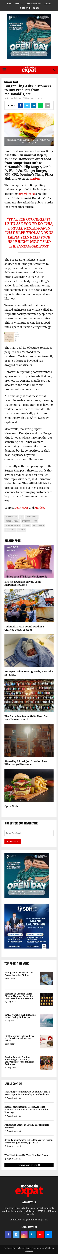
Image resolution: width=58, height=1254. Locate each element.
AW (21, 517)
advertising (11, 517)
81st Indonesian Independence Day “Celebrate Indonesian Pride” (19, 1038)
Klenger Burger (13, 525)
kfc (35, 521)
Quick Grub (11, 806)
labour (26, 525)
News (15, 82)
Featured (8, 82)
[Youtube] (40, 1234)
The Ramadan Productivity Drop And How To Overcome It (26, 718)
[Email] (48, 1234)
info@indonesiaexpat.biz (35, 1219)
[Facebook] (8, 1234)
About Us (19, 4)
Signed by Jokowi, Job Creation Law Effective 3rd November (25, 763)
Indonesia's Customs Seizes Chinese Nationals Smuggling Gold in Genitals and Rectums (19, 996)
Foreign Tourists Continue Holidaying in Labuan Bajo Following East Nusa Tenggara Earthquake (19, 1060)
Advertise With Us (33, 4)
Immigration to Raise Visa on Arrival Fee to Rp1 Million (19, 974)
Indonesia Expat (14, 98)
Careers (47, 4)
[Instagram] (24, 1234)
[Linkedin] (32, 1234)
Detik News (21, 507)
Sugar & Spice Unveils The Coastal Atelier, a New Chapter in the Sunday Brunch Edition (27, 1093)
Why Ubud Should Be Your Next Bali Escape (26, 1155)
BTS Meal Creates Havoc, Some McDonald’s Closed (22, 583)
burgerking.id (26, 194)
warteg (21, 530)
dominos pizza (12, 521)
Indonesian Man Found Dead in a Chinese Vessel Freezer (24, 628)
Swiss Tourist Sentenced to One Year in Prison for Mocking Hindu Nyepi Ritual (28, 1141)
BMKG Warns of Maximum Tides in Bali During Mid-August (20, 1016)
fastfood (26, 521)
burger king (32, 517)
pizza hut (10, 530)
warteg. (35, 178)
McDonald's (38, 525)
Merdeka (40, 507)
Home (9, 4)
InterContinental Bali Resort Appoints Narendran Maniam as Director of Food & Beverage (26, 1110)
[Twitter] (16, 1234)
